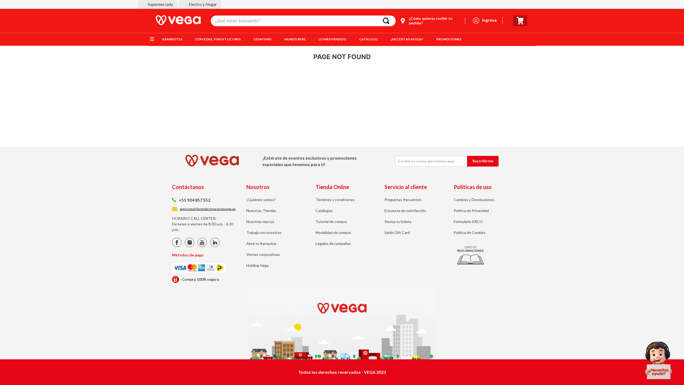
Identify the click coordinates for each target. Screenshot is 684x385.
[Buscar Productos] (387, 21)
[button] (157, 4)
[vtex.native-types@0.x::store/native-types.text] (176, 245)
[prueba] (659, 360)
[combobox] (303, 21)
